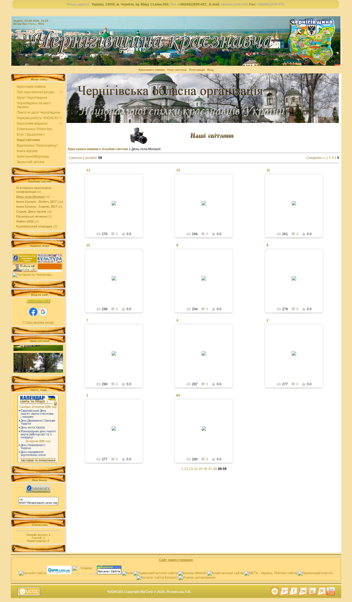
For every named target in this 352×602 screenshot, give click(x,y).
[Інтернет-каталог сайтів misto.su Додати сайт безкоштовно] (225, 573)
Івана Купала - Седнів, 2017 (36, 206)
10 (88, 245)
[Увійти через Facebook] (33, 312)
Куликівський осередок (34, 226)
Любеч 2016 (25, 221)
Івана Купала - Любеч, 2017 (36, 201)
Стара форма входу (38, 323)
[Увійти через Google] (42, 311)
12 (178, 170)
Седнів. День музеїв (31, 211)
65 (178, 395)
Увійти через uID (38, 301)
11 (268, 170)
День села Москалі (30, 196)
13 (88, 170)
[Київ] (127, 573)
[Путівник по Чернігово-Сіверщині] (38, 275)
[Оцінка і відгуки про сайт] (192, 573)
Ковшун (116, 208)
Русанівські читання (31, 216)
